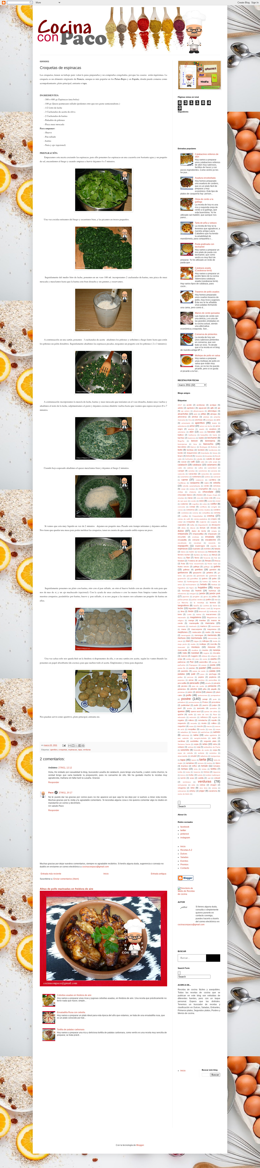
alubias (206, 417)
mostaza (195, 647)
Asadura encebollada (205, 178)
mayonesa (211, 629)
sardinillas (194, 741)
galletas (186, 570)
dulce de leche (199, 531)
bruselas (208, 456)
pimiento (212, 686)
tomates (216, 766)
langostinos (183, 605)
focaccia (207, 558)
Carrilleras (182, 483)
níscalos (216, 653)
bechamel (212, 438)
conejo (192, 507)
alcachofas (183, 414)
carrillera (212, 480)
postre (186, 699)
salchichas (205, 732)
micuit (180, 641)
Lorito (189, 614)
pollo (188, 695)
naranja (216, 650)
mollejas (202, 644)
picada (208, 683)
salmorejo (185, 735)
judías (214, 596)
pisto (190, 692)
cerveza (216, 486)
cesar (183, 489)
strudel (194, 756)
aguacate (203, 408)
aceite (189, 405)
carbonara (196, 477)
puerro (205, 705)
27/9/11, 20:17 (65, 792)
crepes (214, 519)
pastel (202, 667)
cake (202, 462)
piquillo (214, 689)
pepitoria (212, 677)
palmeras (182, 662)
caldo (180, 468)
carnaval (216, 477)
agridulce (191, 408)
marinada (181, 626)
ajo (219, 408)
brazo (180, 456)
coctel (209, 501)
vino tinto (203, 788)
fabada (217, 549)
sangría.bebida (200, 738)
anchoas (199, 420)
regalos (181, 720)
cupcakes (182, 525)
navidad (195, 653)
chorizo (199, 495)
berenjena (210, 441)
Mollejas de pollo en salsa (207, 355)
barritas (181, 438)
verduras (87, 750)
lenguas (217, 608)
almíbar (195, 417)
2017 (180, 405)
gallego (207, 567)
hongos (217, 588)
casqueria (195, 483)
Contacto (184, 868)
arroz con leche (206, 426)
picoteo (184, 686)
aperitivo (53, 750)
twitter (183, 830)
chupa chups (212, 495)
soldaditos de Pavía (212, 747)
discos (192, 528)
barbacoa (192, 435)
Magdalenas (212, 617)
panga (214, 662)
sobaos (181, 747)
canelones (202, 471)
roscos (209, 726)
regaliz (214, 717)
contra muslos (204, 510)
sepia (196, 744)
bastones (191, 438)
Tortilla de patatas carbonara (70, 1029)
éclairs (214, 531)
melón (207, 632)
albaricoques (198, 411)
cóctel (217, 501)
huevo (198, 590)
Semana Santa (184, 744)
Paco (50, 792)
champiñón (203, 489)
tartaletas (190, 763)
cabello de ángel (213, 459)
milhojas (205, 641)
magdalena (195, 617)
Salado (194, 732)
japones (186, 597)
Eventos (184, 861)
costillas (184, 516)
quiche (180, 714)
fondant (181, 561)
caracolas (193, 474)
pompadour (215, 695)
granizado (201, 576)
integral (193, 594)
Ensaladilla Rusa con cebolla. (71, 1012)
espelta (213, 546)
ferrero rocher (184, 555)
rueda (202, 729)
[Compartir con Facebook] (80, 745)
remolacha (202, 720)
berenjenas (182, 444)
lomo (180, 614)
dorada (213, 528)
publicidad (185, 705)
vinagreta (182, 788)
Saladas (184, 857)
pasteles (184, 671)
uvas (192, 778)
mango (191, 620)
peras (191, 680)
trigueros (216, 772)
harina (205, 581)
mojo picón (182, 644)
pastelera (216, 668)
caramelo (216, 474)
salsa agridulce (210, 735)
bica (195, 444)
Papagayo (193, 665)
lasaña (196, 606)
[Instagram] (201, 938)
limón (190, 611)
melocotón (196, 632)
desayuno (216, 525)
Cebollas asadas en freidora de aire (74, 995)
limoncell (202, 611)
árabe (214, 423)
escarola (212, 543)
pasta (212, 665)
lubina (198, 614)
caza (206, 483)
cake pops (212, 462)
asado (201, 429)
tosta (188, 772)
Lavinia (206, 606)
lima (182, 611)
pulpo (214, 705)
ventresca (187, 782)
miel (188, 641)
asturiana (181, 432)
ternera (201, 763)
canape (181, 471)
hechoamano (191, 585)
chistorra (192, 492)
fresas (208, 560)
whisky (192, 791)
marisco (203, 626)
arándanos (182, 426)
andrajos (209, 420)
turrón (183, 778)
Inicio (106, 874)
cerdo (206, 486)
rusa (210, 729)
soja (198, 747)
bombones (213, 450)
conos (180, 510)
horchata (186, 591)
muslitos (195, 650)
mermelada (196, 638)
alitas (203, 414)
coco (201, 501)
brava (215, 453)
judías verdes (197, 600)
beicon (194, 441)
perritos (201, 680)
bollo (180, 450)
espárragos (200, 546)
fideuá (214, 555)
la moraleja (199, 603)
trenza (206, 772)
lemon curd (205, 608)
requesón (182, 723)
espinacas (72, 750)
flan (188, 557)
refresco (204, 717)
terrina (209, 763)
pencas (190, 677)
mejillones (183, 632)
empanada (183, 534)
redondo (192, 717)
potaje (205, 699)
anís (218, 420)
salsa (195, 735)
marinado (193, 626)
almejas (213, 414)
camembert (212, 468)
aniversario (185, 423)
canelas (191, 471)
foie (215, 558)
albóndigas (212, 411)
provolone (216, 702)
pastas (192, 668)
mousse (211, 647)
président (181, 702)
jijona (206, 597)
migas (196, 641)
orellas (188, 659)
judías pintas (183, 600)
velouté (217, 778)
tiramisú (184, 766)
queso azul (196, 711)
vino (192, 788)
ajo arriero (185, 411)
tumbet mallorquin (213, 775)
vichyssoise (182, 785)
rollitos (214, 723)
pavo (202, 674)
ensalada (209, 537)
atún (191, 432)
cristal (180, 522)
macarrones (211, 614)
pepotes (181, 680)
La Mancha (183, 603)
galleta (217, 566)
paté (193, 674)
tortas (204, 769)
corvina (217, 513)
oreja (180, 659)
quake (189, 708)
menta (217, 632)
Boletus (214, 447)
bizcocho (208, 443)
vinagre (213, 785)
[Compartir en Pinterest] (83, 745)
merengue (199, 635)
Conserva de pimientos (206, 334)
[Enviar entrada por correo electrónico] (64, 745)
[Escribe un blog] (73, 745)
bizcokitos (182, 447)
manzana (209, 623)
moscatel (181, 647)
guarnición (182, 578)
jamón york (214, 593)
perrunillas (213, 680)
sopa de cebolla (185, 753)
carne (184, 479)
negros (206, 653)
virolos (214, 788)
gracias (189, 576)
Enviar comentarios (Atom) (66, 879)
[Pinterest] (211, 938)
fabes (183, 552)
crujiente (203, 522)
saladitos (184, 732)
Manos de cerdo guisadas (207, 313)
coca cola (208, 498)
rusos (218, 729)
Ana (190, 420)
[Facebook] (182, 938)
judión (208, 599)
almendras (182, 417)
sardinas (181, 741)
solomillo (185, 750)
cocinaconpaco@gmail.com (95, 866)
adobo (180, 408)
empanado (212, 534)
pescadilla (182, 683)
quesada (200, 708)
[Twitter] (192, 938)
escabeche (210, 540)
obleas (204, 656)
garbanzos (183, 572)
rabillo (190, 714)
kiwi (216, 600)
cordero (216, 510)
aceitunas (201, 405)
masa (183, 629)
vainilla (201, 778)
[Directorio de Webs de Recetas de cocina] (186, 894)
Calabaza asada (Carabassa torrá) (203, 269)
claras (190, 498)
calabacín (182, 465)
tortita (180, 772)
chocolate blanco (185, 495)
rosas (191, 726)
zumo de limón (184, 794)
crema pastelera (200, 519)
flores (197, 558)
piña (204, 689)
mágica (181, 620)
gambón (212, 570)
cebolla (216, 483)
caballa (199, 459)
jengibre (196, 597)
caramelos (184, 477)
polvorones (202, 695)
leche (180, 608)
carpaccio (200, 480)
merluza (182, 638)
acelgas (213, 405)
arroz (192, 426)
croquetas (63, 750)
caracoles (205, 474)
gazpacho (197, 573)
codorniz (184, 504)
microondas (212, 638)
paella (214, 659)
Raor (215, 714)
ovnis (205, 659)
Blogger (140, 1145)
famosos (201, 552)
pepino (201, 677)
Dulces (183, 853)
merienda (212, 635)
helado (203, 584)
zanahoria (213, 791)
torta (196, 769)
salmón (216, 732)
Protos (205, 702)
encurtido (182, 537)
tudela (200, 775)
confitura (203, 507)
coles (205, 504)
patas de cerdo (199, 671)
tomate (204, 766)
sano (214, 738)
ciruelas (181, 498)
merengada (185, 635)
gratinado (213, 576)
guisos (205, 578)
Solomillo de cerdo (201, 750)
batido (201, 438)
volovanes (182, 791)
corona (195, 513)
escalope (197, 543)
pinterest (184, 834)
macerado (182, 617)
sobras (190, 747)
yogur (202, 791)
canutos (214, 471)
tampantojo (215, 756)
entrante (196, 540)
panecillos (203, 662)
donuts (203, 528)
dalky (192, 525)
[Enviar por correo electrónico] (69, 745)
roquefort (182, 726)
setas (204, 744)
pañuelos (181, 665)
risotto (204, 723)
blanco (193, 447)
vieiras (202, 785)
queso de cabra (211, 711)
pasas (203, 665)
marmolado (215, 626)
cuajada (213, 522)
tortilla (213, 769)
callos (200, 468)
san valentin (183, 738)
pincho (193, 689)
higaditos (181, 588)
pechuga (212, 674)
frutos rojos (212, 564)
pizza (198, 692)
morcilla (213, 644)
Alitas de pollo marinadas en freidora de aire (66, 888)
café (193, 462)
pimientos (182, 689)
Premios (184, 864)
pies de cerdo (198, 686)
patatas (181, 674)
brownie (199, 456)
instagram (185, 837)
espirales (196, 549)
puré (180, 708)
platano (209, 692)
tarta (202, 759)
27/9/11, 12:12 (65, 767)
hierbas (214, 585)
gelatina (209, 573)
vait (209, 778)
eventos (207, 549)
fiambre (197, 555)
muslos (205, 650)
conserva (190, 510)
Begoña (181, 441)
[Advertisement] (188, 1041)
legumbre (193, 608)
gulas (214, 578)
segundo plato (210, 741)
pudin (196, 705)
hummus (212, 591)
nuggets (194, 656)
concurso (181, 507)
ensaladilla (182, 540)
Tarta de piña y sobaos (206, 223)
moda (215, 641)
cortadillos (206, 513)
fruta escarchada (196, 564)
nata (185, 653)
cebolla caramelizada (191, 486)
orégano (213, 656)
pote (215, 699)
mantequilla (194, 623)
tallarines (204, 756)
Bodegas (203, 447)
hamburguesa (192, 581)
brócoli (189, 456)
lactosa (213, 602)
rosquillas (192, 729)
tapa (80, 750)
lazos (215, 606)
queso (181, 711)
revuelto (193, 723)
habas (180, 581)
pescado (194, 682)
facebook (184, 827)
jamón (202, 593)
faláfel (191, 552)
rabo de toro (203, 714)
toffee (194, 766)
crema (210, 515)
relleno (191, 720)
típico (218, 763)
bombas (190, 450)
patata (212, 671)
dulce (181, 530)
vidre (193, 785)
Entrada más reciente (51, 874)
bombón (201, 450)
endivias (195, 537)
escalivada (182, 543)
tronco (183, 775)
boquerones (192, 453)
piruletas (181, 692)
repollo (214, 720)
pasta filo (181, 668)
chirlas (180, 492)
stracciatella (182, 756)
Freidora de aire (195, 561)
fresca (217, 561)
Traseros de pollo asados (207, 292)
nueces (184, 656)
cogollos (195, 504)
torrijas (184, 769)
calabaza (196, 465)
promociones (194, 702)
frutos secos (183, 566)
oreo (197, 659)
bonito (180, 453)
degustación (203, 525)
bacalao (211, 432)
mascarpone (196, 629)
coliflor (213, 504)
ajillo (212, 408)
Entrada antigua (158, 874)
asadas (191, 429)
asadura (212, 429)
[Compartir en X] (76, 745)
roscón (200, 726)
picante (217, 683)
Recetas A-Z (186, 850)
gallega (196, 566)
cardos (207, 477)
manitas (202, 620)
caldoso (190, 468)
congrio (214, 507)
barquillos (204, 435)
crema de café (184, 519)
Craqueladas (197, 516)
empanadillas (198, 534)
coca (199, 498)
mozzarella (182, 650)
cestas (192, 489)
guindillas (194, 578)
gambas (199, 569)
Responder (53, 782)
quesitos (213, 708)
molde (193, 644)
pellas (180, 677)
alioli (195, 414)
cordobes (185, 513)
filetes (180, 558)
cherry (214, 489)
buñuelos (189, 459)
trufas (191, 775)
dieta (183, 528)
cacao (183, 462)
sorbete (201, 753)
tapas (193, 760)
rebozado (182, 717)
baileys (181, 435)
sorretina (212, 753)
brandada (205, 453)
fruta (183, 563)
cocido (193, 501)
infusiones (182, 594)
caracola (181, 474)
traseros (197, 772)
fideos (205, 555)
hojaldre (202, 587)
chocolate (208, 491)
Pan (192, 662)
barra (215, 435)
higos (191, 588)
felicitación (212, 552)
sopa (215, 750)
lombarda (213, 611)
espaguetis (183, 546)
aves (201, 432)
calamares (212, 465)
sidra (215, 744)
